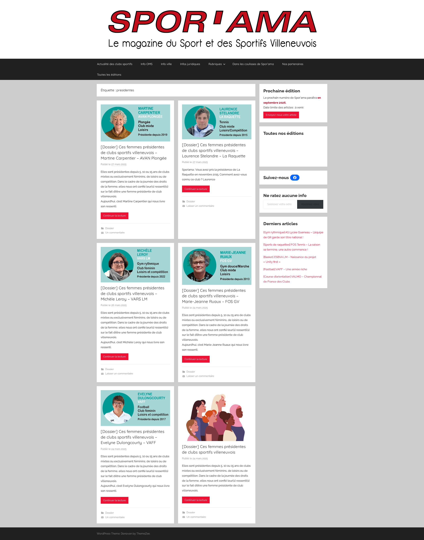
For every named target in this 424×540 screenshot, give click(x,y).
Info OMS (147, 64)
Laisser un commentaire (200, 205)
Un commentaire (115, 232)
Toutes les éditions (109, 74)
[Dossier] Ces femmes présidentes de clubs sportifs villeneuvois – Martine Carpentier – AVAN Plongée (134, 152)
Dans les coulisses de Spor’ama (253, 64)
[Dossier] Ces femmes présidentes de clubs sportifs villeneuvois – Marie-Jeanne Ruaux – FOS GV (214, 296)
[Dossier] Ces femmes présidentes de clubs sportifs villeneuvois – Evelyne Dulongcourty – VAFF (132, 437)
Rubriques (215, 64)
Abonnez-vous (310, 204)
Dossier (109, 228)
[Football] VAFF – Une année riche (285, 269)
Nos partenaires (292, 64)
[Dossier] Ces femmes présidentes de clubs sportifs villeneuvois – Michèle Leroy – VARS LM (132, 293)
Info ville (166, 64)
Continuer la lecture (114, 215)
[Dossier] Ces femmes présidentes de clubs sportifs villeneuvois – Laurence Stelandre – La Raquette (214, 150)
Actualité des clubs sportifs (114, 64)
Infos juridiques (190, 64)
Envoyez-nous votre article (281, 114)
